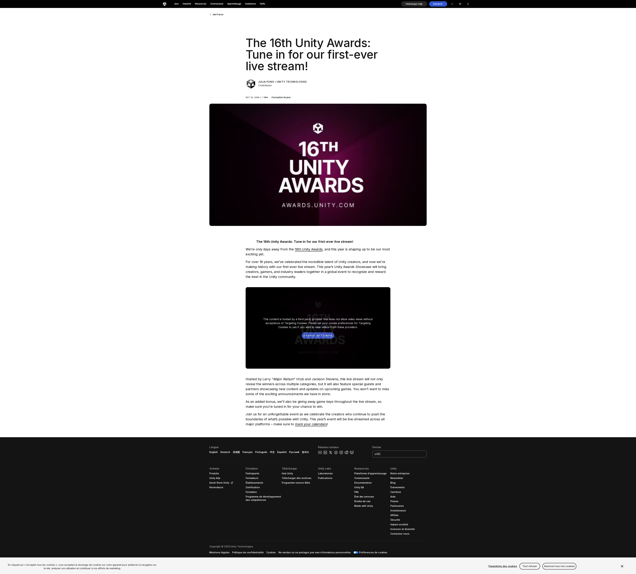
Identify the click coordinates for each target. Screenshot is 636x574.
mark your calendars (311, 424)
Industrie (187, 4)
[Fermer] (622, 566)
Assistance (250, 4)
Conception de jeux (281, 97)
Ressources (200, 4)
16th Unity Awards (308, 249)
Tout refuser (529, 566)
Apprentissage (234, 4)
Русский (294, 452)
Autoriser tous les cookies (559, 566)
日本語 (236, 452)
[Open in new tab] (231, 482)
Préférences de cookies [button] (373, 552)
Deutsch (225, 452)
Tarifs (262, 4)
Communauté (216, 4)
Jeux (176, 4)
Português (261, 452)
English (213, 452)
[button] (414, 4)
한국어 (305, 452)
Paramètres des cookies (503, 566)
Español (282, 452)
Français (247, 452)
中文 (272, 452)
